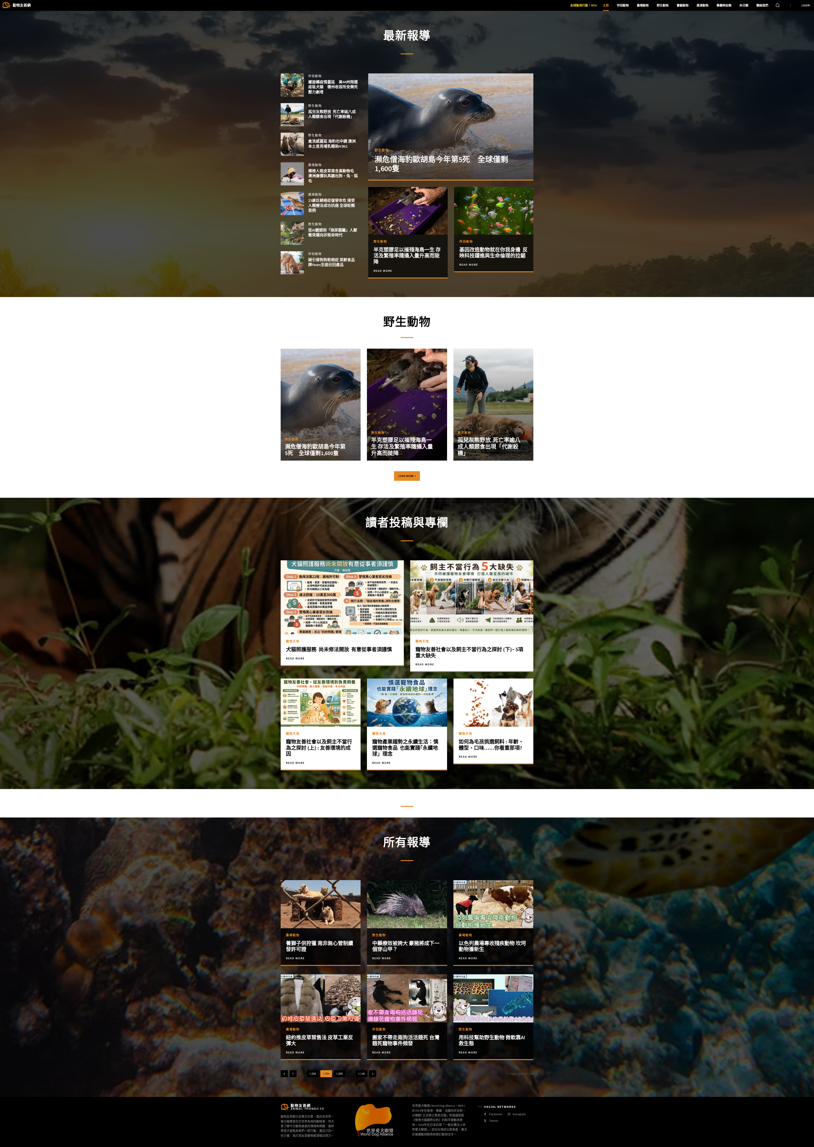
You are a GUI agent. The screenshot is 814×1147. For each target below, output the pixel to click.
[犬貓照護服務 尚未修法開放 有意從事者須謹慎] (342, 597)
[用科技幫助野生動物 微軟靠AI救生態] (493, 998)
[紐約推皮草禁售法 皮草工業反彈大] (321, 998)
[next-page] (372, 1073)
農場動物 (315, 164)
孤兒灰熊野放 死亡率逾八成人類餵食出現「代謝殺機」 (332, 114)
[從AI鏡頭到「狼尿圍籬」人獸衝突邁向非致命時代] (292, 233)
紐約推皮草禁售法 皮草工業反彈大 (319, 1040)
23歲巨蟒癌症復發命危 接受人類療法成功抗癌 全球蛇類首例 (331, 205)
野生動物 (315, 105)
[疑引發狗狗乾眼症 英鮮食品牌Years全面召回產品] (292, 263)
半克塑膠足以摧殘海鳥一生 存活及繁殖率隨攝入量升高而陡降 (407, 255)
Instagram (519, 1114)
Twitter (493, 1120)
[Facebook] (485, 1114)
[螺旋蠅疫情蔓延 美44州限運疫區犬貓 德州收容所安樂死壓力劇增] (292, 85)
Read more (295, 958)
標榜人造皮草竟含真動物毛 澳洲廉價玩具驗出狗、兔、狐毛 (333, 175)
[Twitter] (485, 1120)
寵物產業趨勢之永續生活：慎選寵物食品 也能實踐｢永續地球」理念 (405, 747)
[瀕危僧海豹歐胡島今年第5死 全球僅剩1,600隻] (450, 126)
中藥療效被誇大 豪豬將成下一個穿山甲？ (405, 946)
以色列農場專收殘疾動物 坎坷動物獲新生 (492, 946)
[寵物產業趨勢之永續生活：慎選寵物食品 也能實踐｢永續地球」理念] (407, 702)
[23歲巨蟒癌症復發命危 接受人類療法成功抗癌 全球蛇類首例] (292, 203)
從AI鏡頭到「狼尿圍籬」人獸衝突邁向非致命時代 (332, 232)
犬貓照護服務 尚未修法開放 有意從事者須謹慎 (339, 649)
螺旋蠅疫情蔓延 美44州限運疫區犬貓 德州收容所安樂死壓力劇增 (333, 87)
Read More (383, 270)
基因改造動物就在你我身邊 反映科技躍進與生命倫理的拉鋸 (493, 252)
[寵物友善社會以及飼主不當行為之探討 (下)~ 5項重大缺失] (471, 597)
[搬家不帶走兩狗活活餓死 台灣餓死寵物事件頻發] (407, 998)
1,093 (312, 1073)
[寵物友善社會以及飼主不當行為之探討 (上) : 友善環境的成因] (321, 702)
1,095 (339, 1073)
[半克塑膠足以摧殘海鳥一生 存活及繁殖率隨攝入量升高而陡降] (407, 211)
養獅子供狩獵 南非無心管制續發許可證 (319, 946)
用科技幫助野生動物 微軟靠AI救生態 (492, 1040)
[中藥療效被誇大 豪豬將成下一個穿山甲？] (407, 904)
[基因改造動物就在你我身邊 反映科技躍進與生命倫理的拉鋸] (493, 211)
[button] (777, 5)
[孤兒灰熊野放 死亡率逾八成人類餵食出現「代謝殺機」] (292, 114)
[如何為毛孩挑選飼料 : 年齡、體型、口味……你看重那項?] (493, 702)
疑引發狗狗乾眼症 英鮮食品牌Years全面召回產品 (331, 262)
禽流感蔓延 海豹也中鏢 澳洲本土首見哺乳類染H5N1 (332, 144)
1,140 (361, 1073)
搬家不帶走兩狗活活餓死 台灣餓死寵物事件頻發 (405, 1040)
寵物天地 (293, 641)
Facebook (495, 1114)
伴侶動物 (315, 75)
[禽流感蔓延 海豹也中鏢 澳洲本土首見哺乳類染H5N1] (292, 144)
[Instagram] (509, 1114)
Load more (406, 476)
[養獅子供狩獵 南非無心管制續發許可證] (321, 904)
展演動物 (315, 194)
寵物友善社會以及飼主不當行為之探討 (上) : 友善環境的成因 (319, 747)
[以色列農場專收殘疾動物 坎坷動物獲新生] (493, 904)
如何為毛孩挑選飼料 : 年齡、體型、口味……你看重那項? (491, 744)
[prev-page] (284, 1073)
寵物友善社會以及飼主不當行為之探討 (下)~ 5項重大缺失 (469, 652)
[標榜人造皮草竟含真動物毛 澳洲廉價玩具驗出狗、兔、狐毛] (292, 174)
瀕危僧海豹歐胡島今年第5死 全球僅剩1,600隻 (441, 164)
